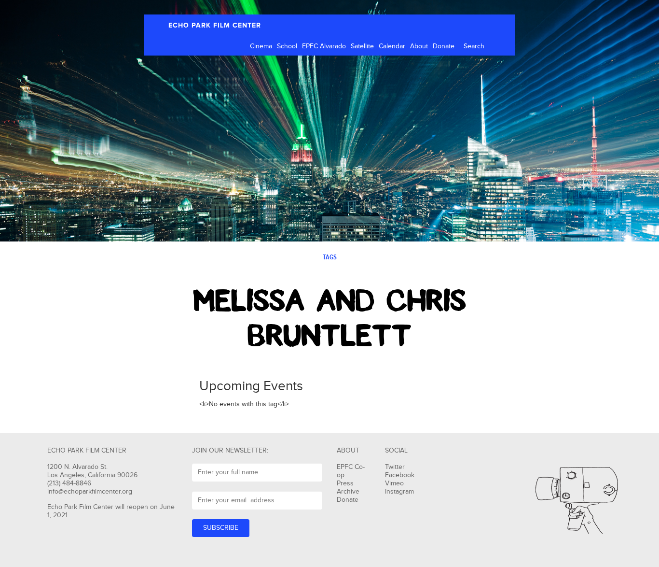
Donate (443, 46)
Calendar (392, 46)
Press (345, 483)
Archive (348, 492)
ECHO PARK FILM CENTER (214, 25)
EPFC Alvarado (324, 46)
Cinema (261, 46)
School (287, 46)
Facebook (399, 475)
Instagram (399, 492)
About (419, 46)
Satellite (362, 46)
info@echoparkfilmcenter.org (89, 492)
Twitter (395, 467)
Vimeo (394, 483)
